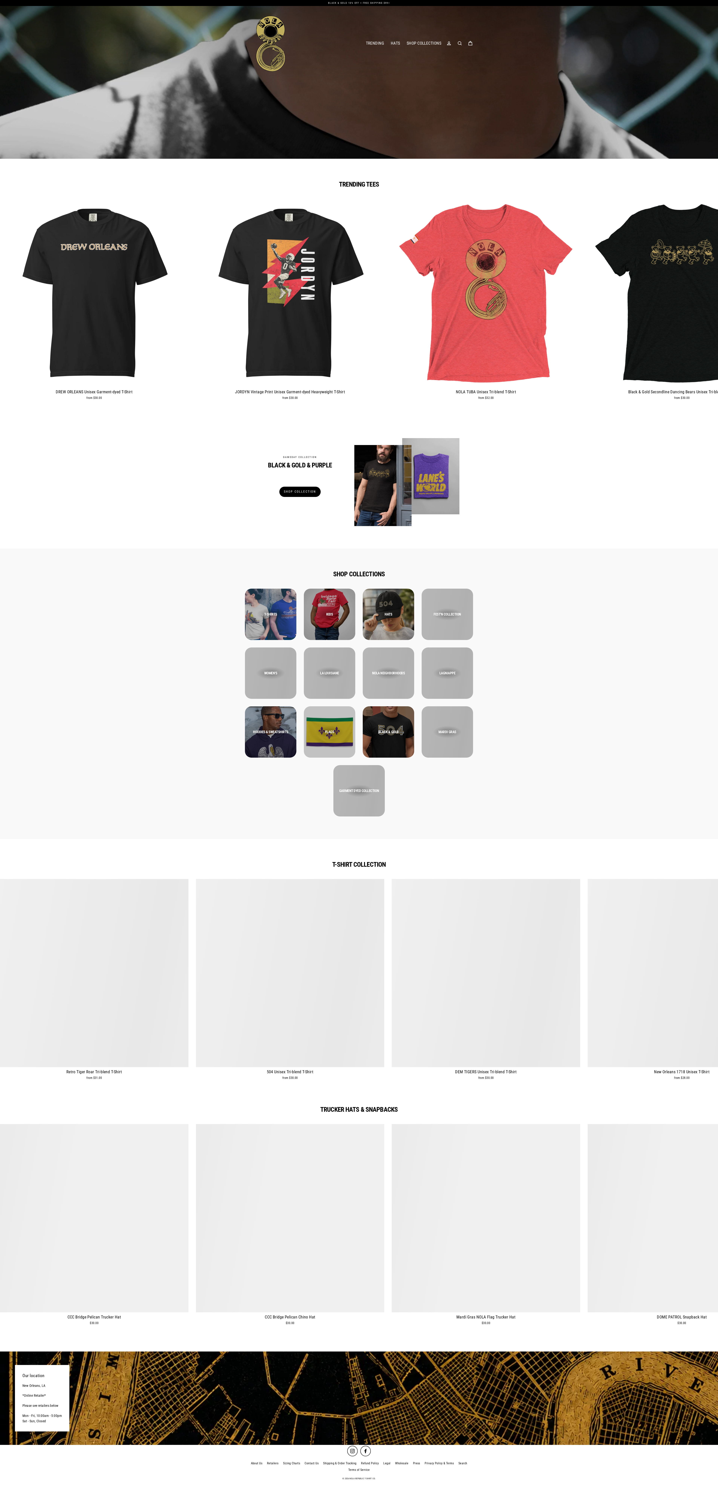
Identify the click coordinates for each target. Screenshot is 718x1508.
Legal (386, 1463)
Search (462, 1463)
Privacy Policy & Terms (439, 1463)
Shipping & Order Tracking (339, 1463)
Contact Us (312, 1463)
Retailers (273, 1463)
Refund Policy (370, 1463)
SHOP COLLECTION (300, 491)
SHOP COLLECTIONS (424, 43)
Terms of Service (359, 1470)
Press (416, 1463)
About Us (257, 1463)
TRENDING (375, 43)
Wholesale (401, 1463)
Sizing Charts (291, 1463)
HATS (395, 43)
